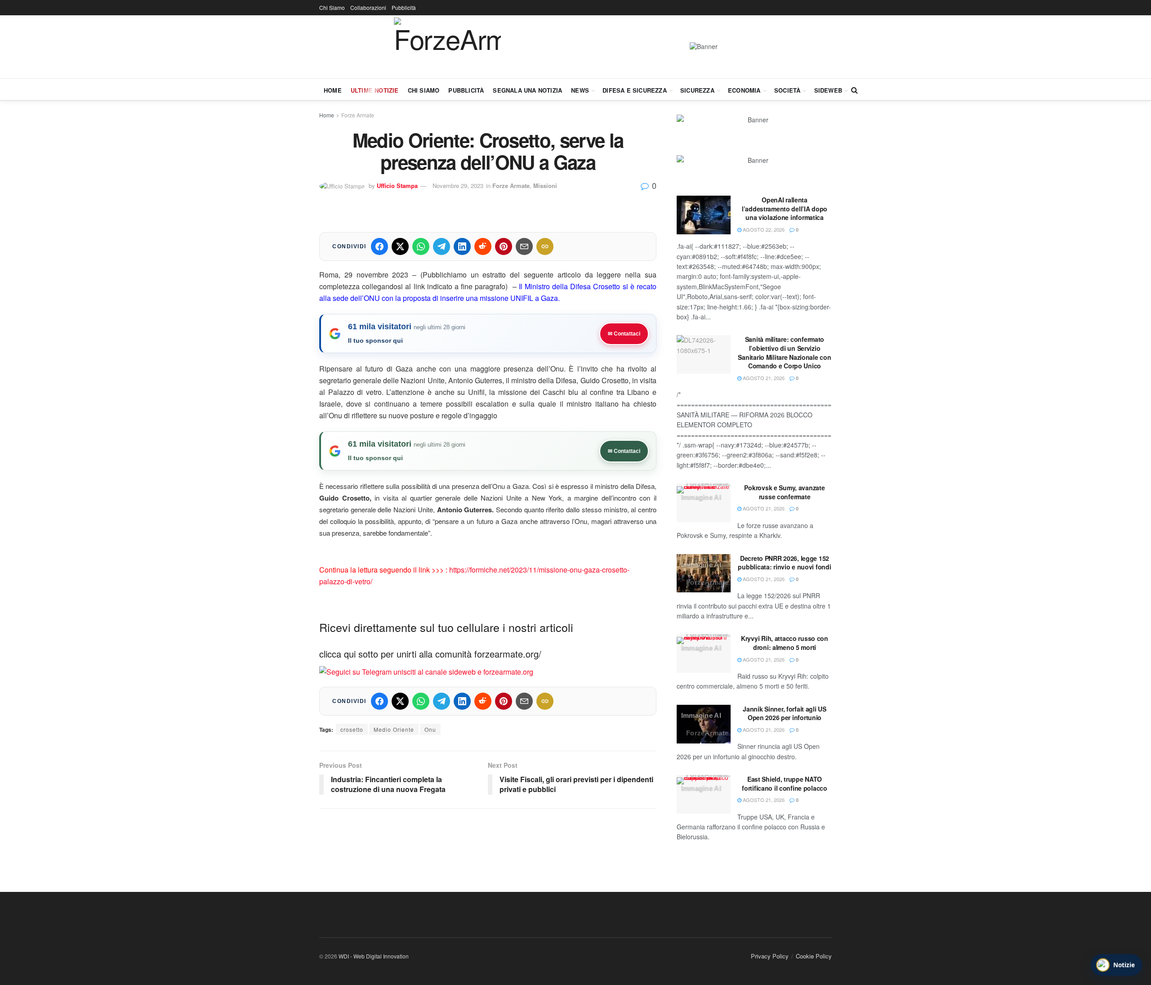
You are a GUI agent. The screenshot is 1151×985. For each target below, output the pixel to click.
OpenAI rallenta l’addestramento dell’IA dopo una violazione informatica (784, 208)
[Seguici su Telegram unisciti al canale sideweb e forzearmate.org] (426, 671)
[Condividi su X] (400, 246)
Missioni (545, 185)
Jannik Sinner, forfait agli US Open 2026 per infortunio (784, 713)
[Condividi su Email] (524, 246)
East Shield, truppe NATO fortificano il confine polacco (784, 783)
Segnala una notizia (527, 90)
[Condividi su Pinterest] (503, 246)
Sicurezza (697, 90)
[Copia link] (544, 246)
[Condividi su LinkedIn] (462, 246)
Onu (430, 729)
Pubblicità (404, 7)
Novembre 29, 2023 (458, 185)
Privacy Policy (770, 956)
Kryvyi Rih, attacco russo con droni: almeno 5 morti (784, 643)
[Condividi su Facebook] (379, 246)
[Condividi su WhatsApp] (420, 246)
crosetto (351, 729)
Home (333, 90)
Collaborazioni (368, 7)
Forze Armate (357, 115)
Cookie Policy (814, 956)
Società (787, 90)
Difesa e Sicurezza (634, 90)
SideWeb (828, 90)
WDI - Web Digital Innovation (374, 956)
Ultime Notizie (375, 90)
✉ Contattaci (624, 334)
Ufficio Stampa (397, 185)
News (580, 90)
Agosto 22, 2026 (763, 229)
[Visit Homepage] (447, 47)
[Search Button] (854, 90)
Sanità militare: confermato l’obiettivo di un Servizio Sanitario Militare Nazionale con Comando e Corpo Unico (784, 352)
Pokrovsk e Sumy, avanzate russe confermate (784, 492)
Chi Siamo (332, 7)
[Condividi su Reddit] (482, 246)
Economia (744, 90)
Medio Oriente (394, 729)
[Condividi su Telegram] (441, 246)
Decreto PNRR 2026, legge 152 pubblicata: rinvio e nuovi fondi (784, 563)
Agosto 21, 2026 (763, 377)
